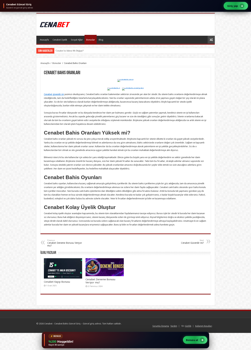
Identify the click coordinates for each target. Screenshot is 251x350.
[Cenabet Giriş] (125, 82)
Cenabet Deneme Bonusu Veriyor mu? (64, 243)
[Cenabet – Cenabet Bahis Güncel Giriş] (55, 24)
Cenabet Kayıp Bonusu (57, 281)
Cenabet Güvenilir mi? (192, 241)
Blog (101, 39)
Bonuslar (90, 39)
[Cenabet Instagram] (133, 89)
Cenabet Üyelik (60, 39)
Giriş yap (235, 5)
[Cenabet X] (113, 89)
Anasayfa (44, 39)
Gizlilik (188, 326)
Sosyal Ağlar (77, 39)
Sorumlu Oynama (160, 326)
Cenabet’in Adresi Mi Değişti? (70, 50)
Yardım (173, 326)
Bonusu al (194, 340)
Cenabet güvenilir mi (54, 94)
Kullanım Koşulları (203, 326)
